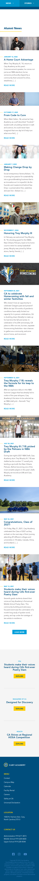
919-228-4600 (20, 839)
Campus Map (9, 782)
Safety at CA (8, 799)
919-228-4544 (20, 842)
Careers (7, 794)
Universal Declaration (12, 803)
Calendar (7, 786)
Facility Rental (9, 790)
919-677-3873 (21, 836)
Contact (7, 778)
